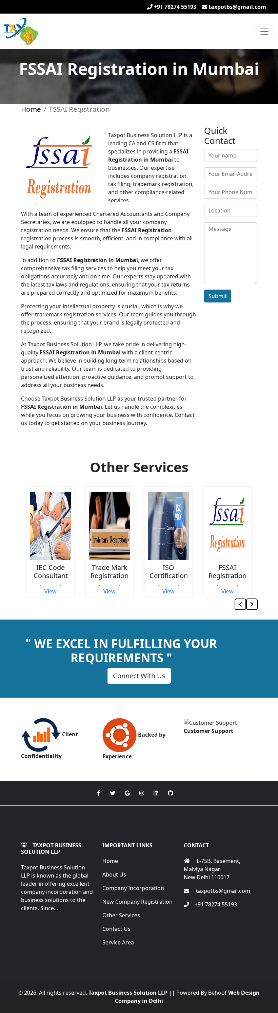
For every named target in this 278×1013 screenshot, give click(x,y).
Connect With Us (139, 675)
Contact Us (116, 929)
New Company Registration (137, 901)
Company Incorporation (133, 888)
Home (31, 109)
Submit (218, 296)
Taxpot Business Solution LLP (127, 992)
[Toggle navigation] (264, 31)
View (50, 591)
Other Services (121, 915)
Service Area (118, 942)
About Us (114, 874)
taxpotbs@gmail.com (236, 7)
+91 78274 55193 (174, 7)
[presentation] (240, 604)
